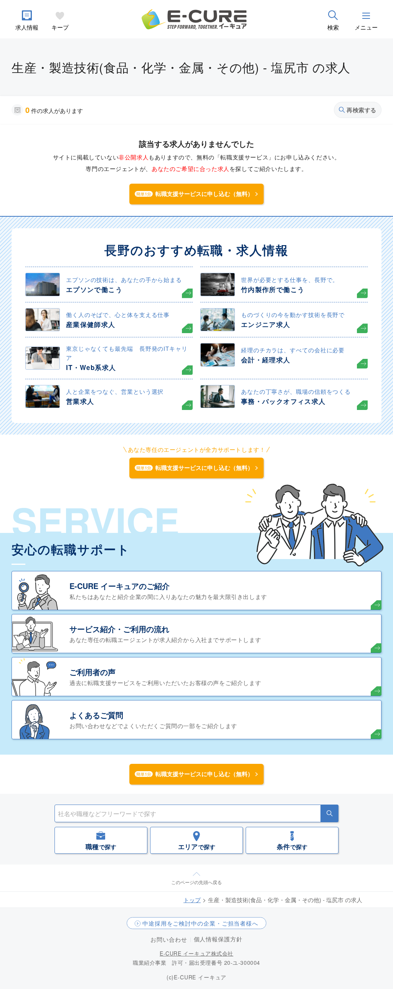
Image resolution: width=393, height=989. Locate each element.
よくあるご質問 (96, 714)
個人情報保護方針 (218, 939)
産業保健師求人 (91, 324)
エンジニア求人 (266, 324)
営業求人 (80, 401)
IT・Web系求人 (91, 367)
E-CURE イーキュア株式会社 (196, 953)
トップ (192, 900)
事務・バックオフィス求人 (283, 401)
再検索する (361, 110)
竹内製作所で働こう (272, 289)
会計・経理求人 (266, 359)
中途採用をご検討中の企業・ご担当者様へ (200, 923)
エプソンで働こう (94, 289)
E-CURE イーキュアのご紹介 (119, 585)
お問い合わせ (168, 939)
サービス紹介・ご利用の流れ (119, 628)
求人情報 (26, 27)
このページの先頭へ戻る (196, 882)
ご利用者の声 (92, 671)
